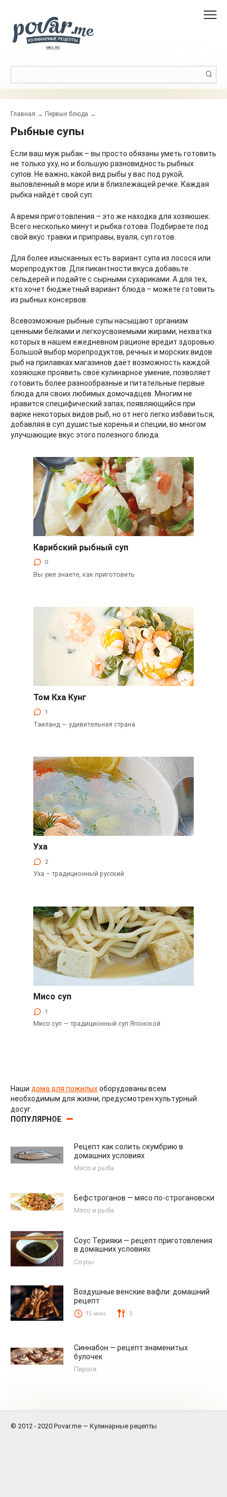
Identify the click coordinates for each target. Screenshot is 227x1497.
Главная (23, 114)
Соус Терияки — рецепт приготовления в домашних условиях (143, 1245)
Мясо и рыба (94, 1168)
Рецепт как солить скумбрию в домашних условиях (128, 1151)
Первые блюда (66, 114)
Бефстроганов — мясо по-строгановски (144, 1198)
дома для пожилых (64, 1088)
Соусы (84, 1262)
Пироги (85, 1369)
